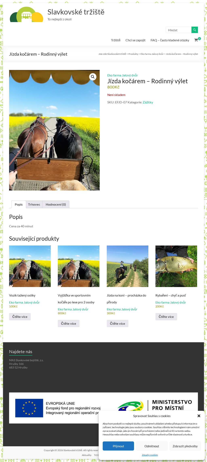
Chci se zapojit (136, 40)
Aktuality (86, 455)
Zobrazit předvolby (185, 446)
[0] (196, 40)
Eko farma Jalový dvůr (122, 75)
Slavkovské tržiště (76, 11)
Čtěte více (19, 316)
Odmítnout (152, 446)
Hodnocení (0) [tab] (56, 204)
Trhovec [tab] (34, 204)
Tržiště (115, 40)
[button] (199, 416)
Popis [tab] (19, 204)
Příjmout (118, 446)
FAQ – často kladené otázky (170, 40)
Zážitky (148, 102)
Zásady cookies (150, 454)
